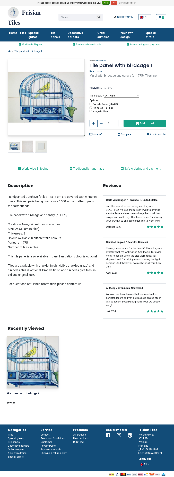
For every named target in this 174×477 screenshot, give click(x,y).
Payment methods (51, 449)
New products (81, 438)
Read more (96, 71)
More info (97, 134)
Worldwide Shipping (32, 44)
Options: (94, 100)
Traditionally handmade (88, 44)
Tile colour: (96, 95)
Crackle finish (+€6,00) (105, 104)
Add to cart (146, 123)
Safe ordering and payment (144, 44)
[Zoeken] (99, 17)
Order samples (103, 35)
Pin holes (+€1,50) (102, 108)
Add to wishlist (157, 134)
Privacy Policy (48, 445)
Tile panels (55, 35)
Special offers (150, 35)
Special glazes (33, 35)
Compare (125, 134)
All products (79, 434)
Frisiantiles (101, 60)
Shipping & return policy (54, 453)
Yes (106, 3)
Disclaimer (46, 442)
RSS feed (78, 442)
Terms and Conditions (53, 438)
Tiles (23, 33)
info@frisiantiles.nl (152, 453)
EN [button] (145, 17)
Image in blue (100, 111)
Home (13, 33)
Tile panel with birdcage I (28, 51)
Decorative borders (75, 35)
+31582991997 (125, 17)
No (114, 3)
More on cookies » (127, 3)
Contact (45, 434)
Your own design (126, 35)
